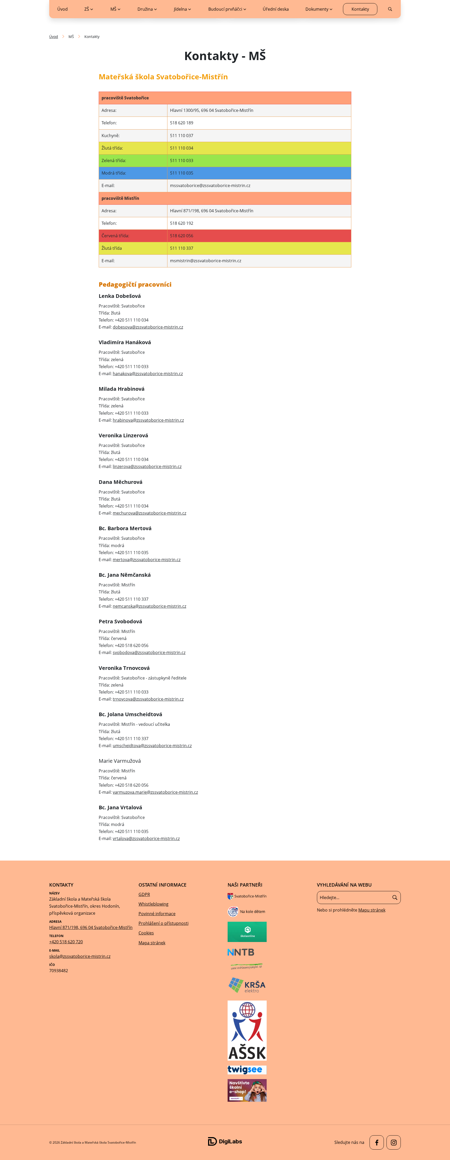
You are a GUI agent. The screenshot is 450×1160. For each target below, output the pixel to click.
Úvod (53, 36)
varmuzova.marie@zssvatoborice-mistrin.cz (155, 792)
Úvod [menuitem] (62, 9)
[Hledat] (395, 897)
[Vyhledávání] (359, 897)
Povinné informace (157, 914)
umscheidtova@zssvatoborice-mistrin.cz (152, 745)
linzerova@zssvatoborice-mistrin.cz (147, 466)
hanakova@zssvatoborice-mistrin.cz (148, 373)
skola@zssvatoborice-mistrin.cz (79, 956)
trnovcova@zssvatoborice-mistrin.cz (148, 699)
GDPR (144, 894)
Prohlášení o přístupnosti (164, 923)
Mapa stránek (152, 943)
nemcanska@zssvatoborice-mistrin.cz (149, 606)
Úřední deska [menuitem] (276, 9)
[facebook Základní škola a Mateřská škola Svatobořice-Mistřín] (375, 1142)
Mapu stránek (371, 910)
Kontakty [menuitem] (360, 9)
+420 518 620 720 (66, 942)
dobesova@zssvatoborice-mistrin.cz (148, 327)
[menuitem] (89, 9)
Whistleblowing (153, 904)
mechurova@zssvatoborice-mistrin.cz (149, 513)
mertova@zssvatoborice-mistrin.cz (146, 559)
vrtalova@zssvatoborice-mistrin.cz (146, 838)
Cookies (146, 933)
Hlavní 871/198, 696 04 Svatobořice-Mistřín (91, 927)
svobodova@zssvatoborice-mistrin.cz (149, 652)
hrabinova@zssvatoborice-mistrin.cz (148, 420)
